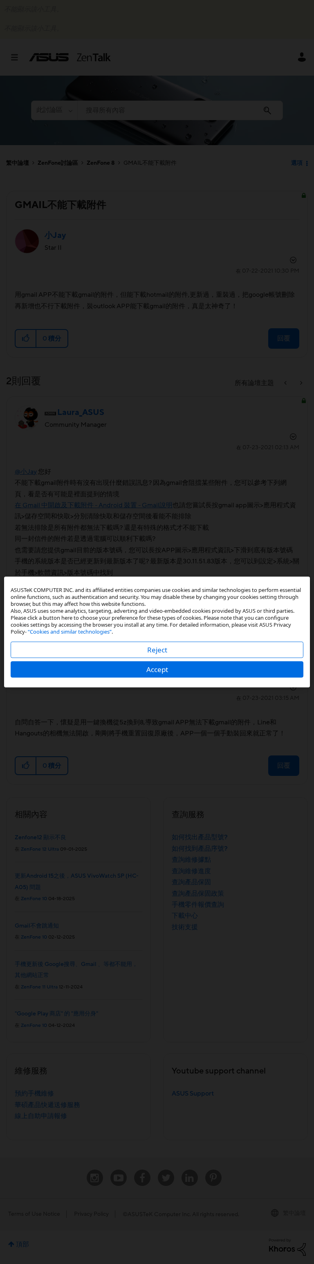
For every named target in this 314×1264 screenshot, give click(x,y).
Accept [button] (157, 669)
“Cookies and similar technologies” (70, 631)
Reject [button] (157, 649)
